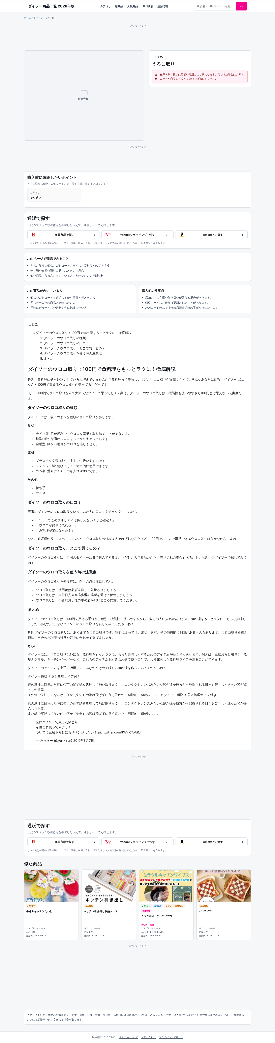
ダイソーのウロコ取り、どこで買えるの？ (74, 348)
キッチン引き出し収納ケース (101, 911)
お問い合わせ (148, 1037)
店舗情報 (162, 6)
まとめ (49, 358)
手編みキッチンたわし (39, 911)
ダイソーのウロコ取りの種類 (65, 338)
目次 (35, 324)
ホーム (27, 17)
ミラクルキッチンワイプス (157, 916)
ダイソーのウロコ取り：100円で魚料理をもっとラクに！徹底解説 (83, 333)
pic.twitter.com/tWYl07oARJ (119, 732)
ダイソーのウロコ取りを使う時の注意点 (73, 353)
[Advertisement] (137, 37)
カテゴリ (105, 6)
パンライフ (205, 911)
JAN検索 (147, 6)
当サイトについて (128, 1037)
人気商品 (132, 6)
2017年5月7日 (83, 741)
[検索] (241, 6)
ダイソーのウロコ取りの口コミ (66, 343)
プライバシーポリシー (171, 1037)
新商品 (119, 6)
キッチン (38, 17)
